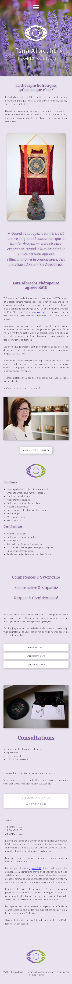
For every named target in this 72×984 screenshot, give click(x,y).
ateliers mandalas (36, 656)
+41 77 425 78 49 (36, 804)
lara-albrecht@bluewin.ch (36, 797)
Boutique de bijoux (36, 665)
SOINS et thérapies (36, 647)
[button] (36, 7)
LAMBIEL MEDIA (35, 975)
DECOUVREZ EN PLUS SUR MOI (36, 450)
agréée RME (40, 312)
